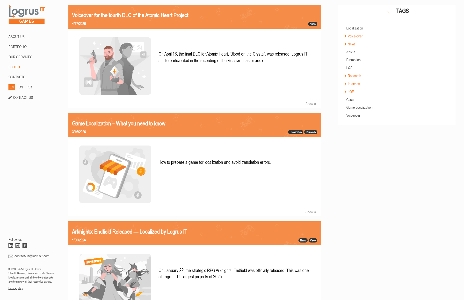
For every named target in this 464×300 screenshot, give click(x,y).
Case (350, 99)
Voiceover (353, 115)
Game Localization (359, 107)
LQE (351, 91)
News (351, 44)
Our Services (20, 57)
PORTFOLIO (17, 46)
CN (21, 87)
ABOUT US (16, 36)
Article (350, 52)
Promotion (353, 59)
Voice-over (355, 36)
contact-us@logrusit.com (32, 256)
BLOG (12, 67)
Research (354, 75)
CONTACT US (23, 97)
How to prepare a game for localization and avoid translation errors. (215, 162)
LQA (349, 67)
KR (30, 87)
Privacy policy (15, 288)
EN (12, 87)
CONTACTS (16, 77)
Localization (354, 28)
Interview (354, 83)
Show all (311, 103)
